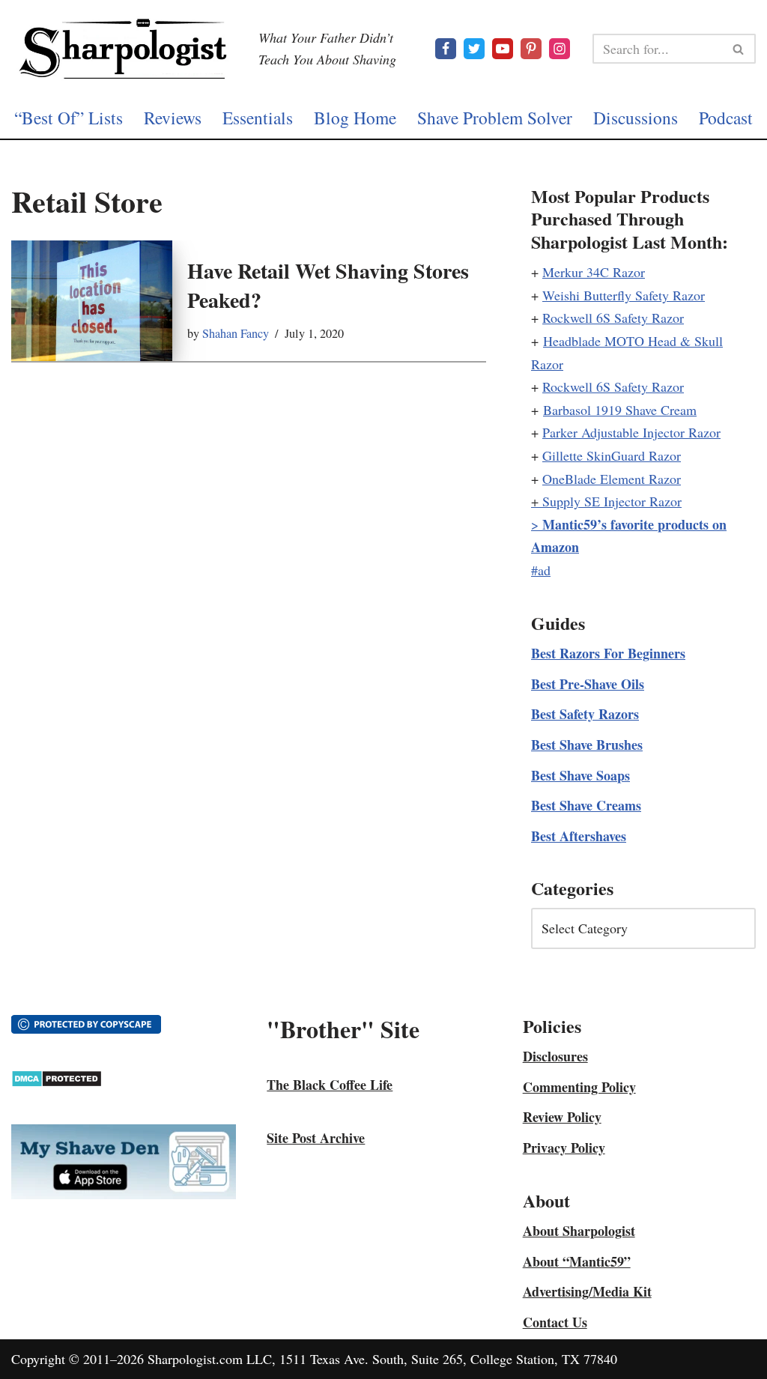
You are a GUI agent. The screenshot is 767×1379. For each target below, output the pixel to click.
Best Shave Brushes (587, 744)
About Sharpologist (579, 1230)
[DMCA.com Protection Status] (56, 1082)
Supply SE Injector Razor (612, 501)
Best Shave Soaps (580, 775)
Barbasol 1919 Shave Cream (620, 410)
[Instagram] (559, 48)
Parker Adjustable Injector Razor (631, 432)
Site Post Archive (316, 1138)
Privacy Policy (564, 1147)
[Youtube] (502, 48)
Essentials (257, 118)
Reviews (172, 118)
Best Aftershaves (578, 836)
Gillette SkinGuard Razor (611, 455)
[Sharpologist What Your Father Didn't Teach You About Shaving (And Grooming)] (123, 48)
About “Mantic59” (577, 1261)
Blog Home (355, 118)
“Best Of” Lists (68, 118)
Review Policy (562, 1117)
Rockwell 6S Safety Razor (613, 318)
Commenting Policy (579, 1087)
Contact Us (555, 1322)
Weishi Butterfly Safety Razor (623, 295)
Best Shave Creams (586, 805)
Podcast (726, 118)
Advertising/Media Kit (587, 1291)
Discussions (635, 118)
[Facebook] (445, 48)
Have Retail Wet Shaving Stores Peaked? (328, 285)
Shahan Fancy (235, 333)
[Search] (739, 49)
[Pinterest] (531, 48)
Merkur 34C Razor (593, 272)
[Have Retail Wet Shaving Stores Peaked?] (91, 300)
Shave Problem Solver (494, 118)
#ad (541, 570)
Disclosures (555, 1056)
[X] (474, 48)
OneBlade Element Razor (611, 479)
